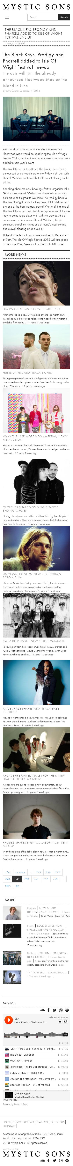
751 (36, 879)
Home (7, 1122)
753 (55, 879)
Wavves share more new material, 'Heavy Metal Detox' (35, 438)
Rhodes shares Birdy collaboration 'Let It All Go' (36, 844)
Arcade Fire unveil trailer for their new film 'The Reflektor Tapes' (34, 777)
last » (18, 885)
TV (51, 1122)
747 (57, 872)
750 (26, 879)
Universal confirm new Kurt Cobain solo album (32, 575)
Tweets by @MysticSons (15, 1104)
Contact (10, 1126)
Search (64, 17)
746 (48, 872)
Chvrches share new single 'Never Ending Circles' (30, 509)
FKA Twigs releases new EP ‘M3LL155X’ (32, 309)
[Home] (36, 6)
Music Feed (18, 43)
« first (8, 872)
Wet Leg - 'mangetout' (50, 972)
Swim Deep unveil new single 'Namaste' (34, 641)
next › (8, 885)
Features (42, 1122)
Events (60, 1122)
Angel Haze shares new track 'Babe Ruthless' (31, 710)
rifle (16, 1149)
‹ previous (20, 872)
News (8, 43)
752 (45, 879)
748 (7, 879)
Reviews (29, 1122)
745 (38, 872)
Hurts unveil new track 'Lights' (28, 373)
